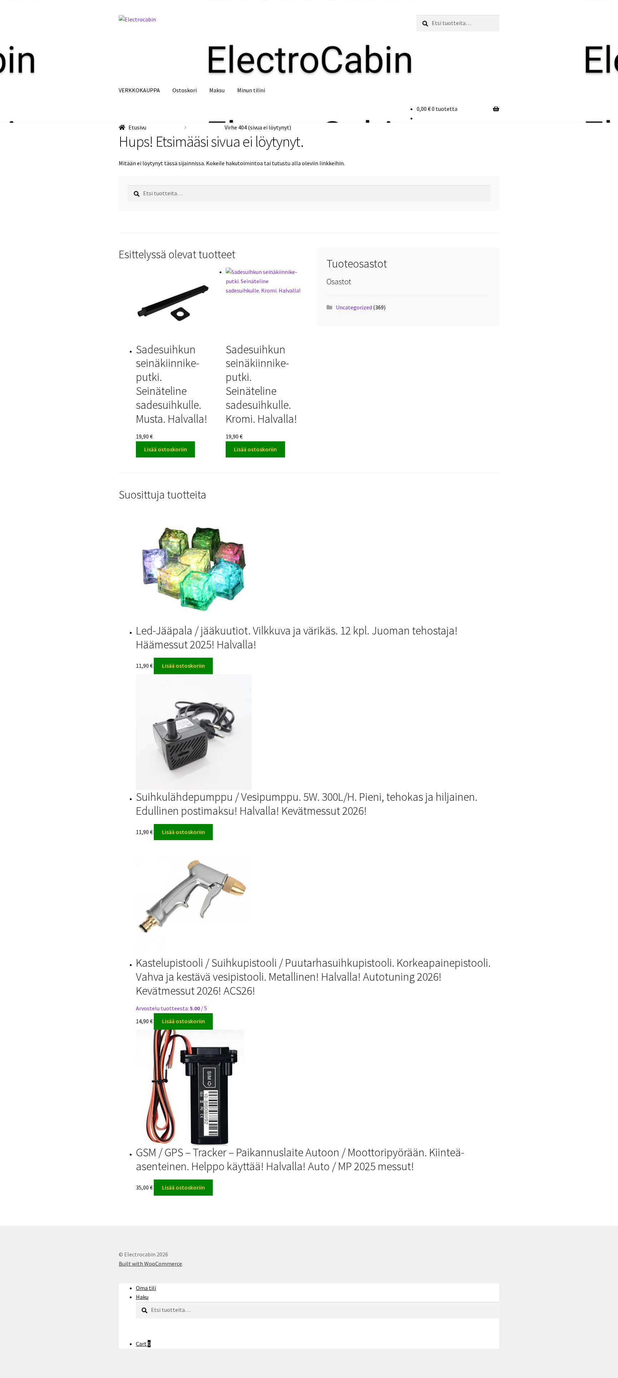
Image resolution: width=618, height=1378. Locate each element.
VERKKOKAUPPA (139, 90)
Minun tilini (251, 90)
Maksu (217, 90)
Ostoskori (184, 90)
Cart (143, 1343)
